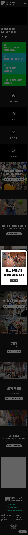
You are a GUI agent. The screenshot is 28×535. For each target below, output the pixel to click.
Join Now (14, 280)
